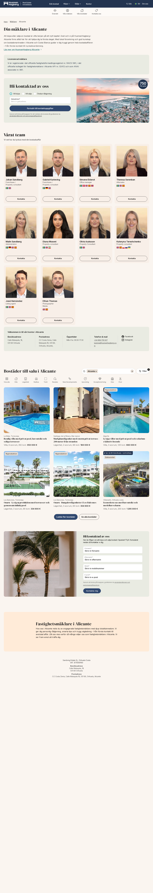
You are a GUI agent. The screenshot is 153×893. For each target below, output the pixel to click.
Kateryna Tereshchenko (129, 241)
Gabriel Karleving (51, 179)
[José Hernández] (21, 282)
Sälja (77, 4)
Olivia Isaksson (87, 241)
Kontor (89, 4)
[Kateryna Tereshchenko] (132, 223)
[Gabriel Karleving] (58, 161)
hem (6, 22)
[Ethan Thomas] (58, 282)
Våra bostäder (82, 14)
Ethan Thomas (50, 301)
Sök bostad (54, 4)
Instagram (129, 340)
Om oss (145, 4)
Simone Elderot (87, 179)
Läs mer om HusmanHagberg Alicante (22, 49)
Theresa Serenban (126, 179)
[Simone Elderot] (95, 161)
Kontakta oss (96, 14)
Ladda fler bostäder (65, 517)
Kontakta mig (92, 591)
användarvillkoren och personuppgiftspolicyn (26, 116)
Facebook (129, 337)
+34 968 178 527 (101, 340)
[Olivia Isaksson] (95, 223)
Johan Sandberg (14, 179)
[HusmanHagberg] (18, 4)
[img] (7, 188)
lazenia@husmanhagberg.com (105, 344)
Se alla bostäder (89, 517)
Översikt (55, 14)
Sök (130, 4)
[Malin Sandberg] (21, 223)
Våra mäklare (67, 14)
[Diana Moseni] (58, 223)
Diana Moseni (49, 241)
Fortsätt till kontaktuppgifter (40, 108)
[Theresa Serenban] (132, 161)
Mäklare (13, 22)
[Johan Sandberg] (21, 161)
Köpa (66, 4)
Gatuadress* (15, 99)
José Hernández (14, 301)
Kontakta (21, 199)
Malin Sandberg (14, 241)
